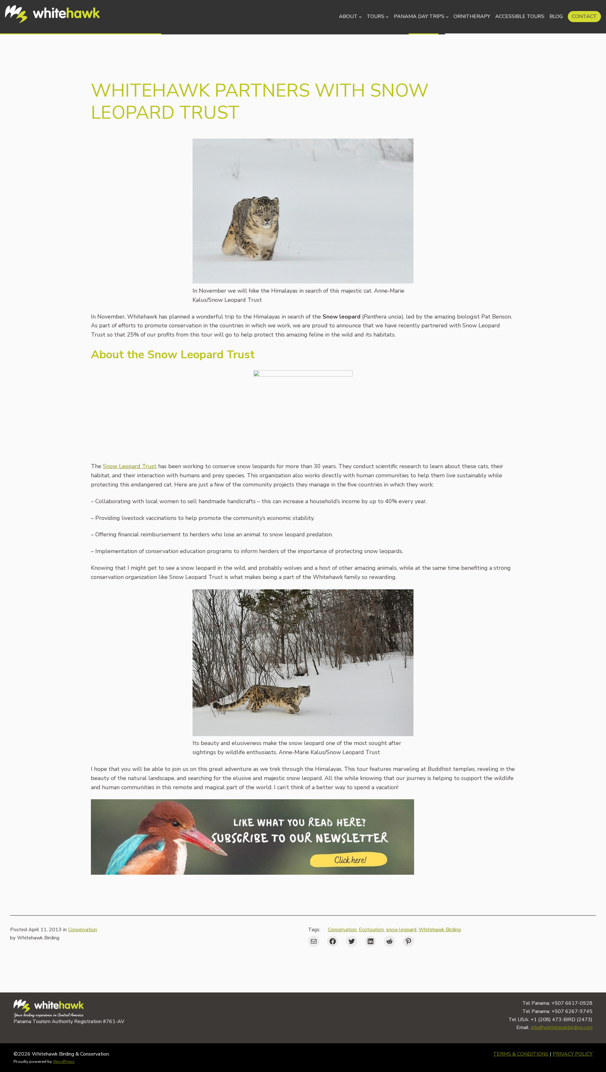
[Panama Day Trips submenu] (447, 16)
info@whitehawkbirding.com (561, 1027)
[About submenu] (360, 16)
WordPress (63, 1061)
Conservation (82, 929)
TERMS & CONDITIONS (521, 1054)
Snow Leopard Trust (130, 466)
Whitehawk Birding (440, 929)
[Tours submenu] (387, 16)
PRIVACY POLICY (572, 1054)
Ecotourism (371, 929)
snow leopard (401, 929)
